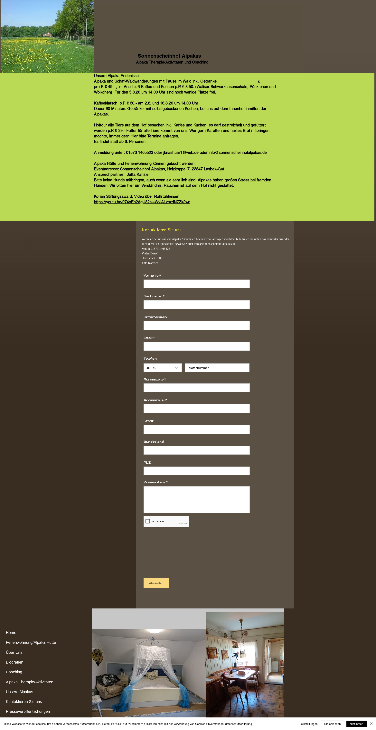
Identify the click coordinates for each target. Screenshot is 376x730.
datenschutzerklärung (238, 724)
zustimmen (356, 724)
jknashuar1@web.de (174, 243)
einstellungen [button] (309, 724)
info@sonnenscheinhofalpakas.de (214, 243)
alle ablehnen (332, 724)
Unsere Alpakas (19, 692)
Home (11, 632)
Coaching (14, 672)
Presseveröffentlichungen (28, 711)
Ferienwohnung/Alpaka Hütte (31, 642)
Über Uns (14, 652)
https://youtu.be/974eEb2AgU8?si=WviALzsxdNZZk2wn (142, 202)
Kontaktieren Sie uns (24, 701)
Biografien (14, 662)
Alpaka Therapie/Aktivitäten (29, 682)
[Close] (371, 724)
